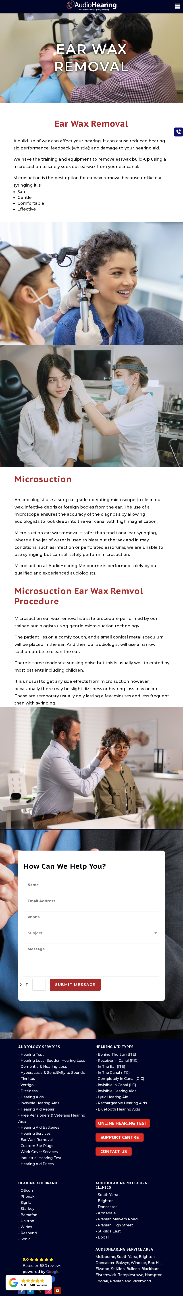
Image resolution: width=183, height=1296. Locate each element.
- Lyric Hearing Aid (112, 1097)
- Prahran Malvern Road (117, 1219)
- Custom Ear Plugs (35, 1146)
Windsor (138, 1263)
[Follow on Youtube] (57, 1290)
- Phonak (26, 1196)
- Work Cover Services (38, 1152)
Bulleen (133, 1269)
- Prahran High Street (114, 1225)
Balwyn (122, 1263)
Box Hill (154, 1263)
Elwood (102, 1269)
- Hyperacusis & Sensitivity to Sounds (51, 1072)
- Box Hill (103, 1237)
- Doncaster (106, 1207)
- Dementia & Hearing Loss (42, 1066)
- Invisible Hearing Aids (38, 1103)
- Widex (25, 1227)
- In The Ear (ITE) (110, 1066)
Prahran (117, 1281)
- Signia (24, 1202)
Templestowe (130, 1275)
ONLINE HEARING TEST (123, 1123)
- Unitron (26, 1221)
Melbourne (105, 1257)
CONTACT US (113, 1151)
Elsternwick (106, 1275)
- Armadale (106, 1213)
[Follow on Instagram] (48, 1290)
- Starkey (26, 1209)
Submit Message (75, 985)
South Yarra (127, 1257)
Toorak (102, 1281)
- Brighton (105, 1201)
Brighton (147, 1257)
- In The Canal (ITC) (113, 1072)
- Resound (27, 1233)
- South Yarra (107, 1195)
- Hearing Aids (31, 1097)
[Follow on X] (39, 1290)
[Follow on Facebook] (21, 1290)
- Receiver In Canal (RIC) (117, 1060)
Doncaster (105, 1263)
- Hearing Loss (31, 1060)
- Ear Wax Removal (35, 1140)
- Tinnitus (26, 1079)
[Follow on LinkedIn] (30, 1290)
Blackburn (150, 1269)
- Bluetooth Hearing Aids (118, 1109)
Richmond (141, 1281)
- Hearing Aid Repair (36, 1109)
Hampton (153, 1275)
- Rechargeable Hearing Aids (121, 1103)
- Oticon (25, 1190)
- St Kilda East (108, 1231)
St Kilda (118, 1269)
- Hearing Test (31, 1054)
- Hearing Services (34, 1133)
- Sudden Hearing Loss (64, 1060)
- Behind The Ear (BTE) (116, 1054)
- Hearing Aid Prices (36, 1164)
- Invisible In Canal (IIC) (116, 1085)
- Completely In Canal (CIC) (120, 1079)
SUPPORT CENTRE (119, 1137)
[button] (53, 1270)
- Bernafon (27, 1215)
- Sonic (24, 1239)
